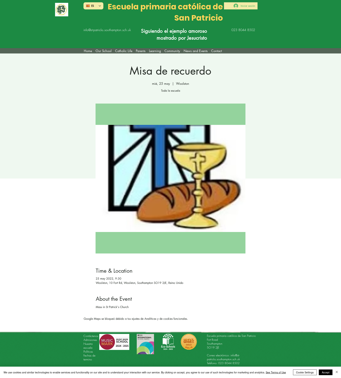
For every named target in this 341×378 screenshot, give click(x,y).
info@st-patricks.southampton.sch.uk (107, 30)
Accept (325, 372)
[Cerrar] (337, 372)
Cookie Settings (305, 372)
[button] (123, 50)
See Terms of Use (276, 372)
